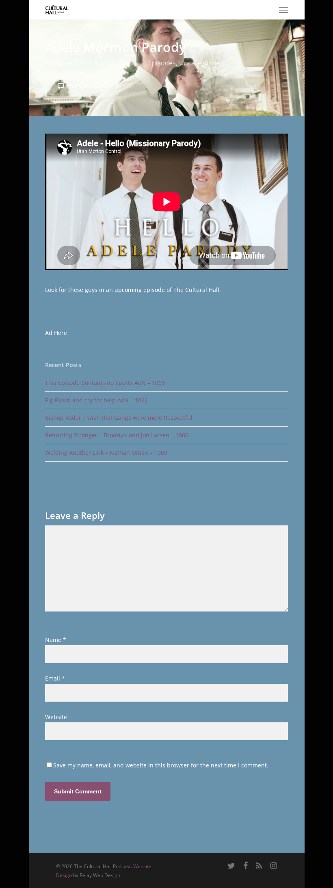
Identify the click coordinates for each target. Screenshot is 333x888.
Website (56, 717)
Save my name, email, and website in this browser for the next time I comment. (160, 765)
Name (55, 640)
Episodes (162, 62)
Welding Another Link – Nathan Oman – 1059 (106, 452)
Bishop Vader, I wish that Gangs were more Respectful (118, 417)
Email (55, 678)
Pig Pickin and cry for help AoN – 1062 (96, 400)
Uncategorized (201, 62)
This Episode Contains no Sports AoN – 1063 (105, 383)
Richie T (66, 62)
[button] (283, 10)
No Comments (88, 85)
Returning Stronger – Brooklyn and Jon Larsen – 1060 (116, 435)
